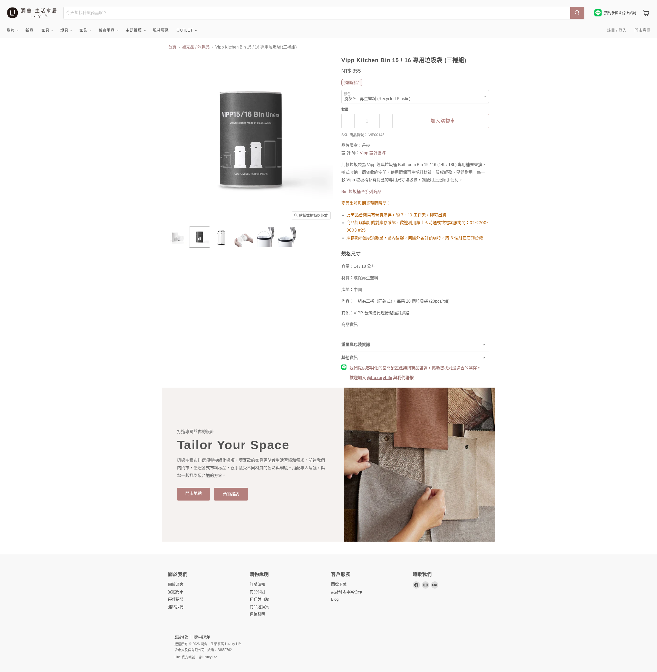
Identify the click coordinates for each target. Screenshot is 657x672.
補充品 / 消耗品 (196, 47)
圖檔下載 (338, 584)
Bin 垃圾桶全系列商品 (361, 191)
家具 (46, 30)
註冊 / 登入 (617, 30)
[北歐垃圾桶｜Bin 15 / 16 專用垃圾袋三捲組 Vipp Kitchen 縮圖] (178, 237)
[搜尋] (577, 13)
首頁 (172, 47)
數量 (345, 109)
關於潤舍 (175, 584)
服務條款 (181, 637)
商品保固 (257, 592)
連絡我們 (175, 606)
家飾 (84, 30)
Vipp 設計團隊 (373, 153)
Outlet (185, 30)
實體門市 (175, 592)
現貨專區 (161, 30)
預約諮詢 (231, 494)
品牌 (11, 30)
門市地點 (193, 493)
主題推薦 (134, 30)
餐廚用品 (107, 30)
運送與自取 (259, 599)
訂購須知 (257, 584)
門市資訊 (642, 30)
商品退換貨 (259, 606)
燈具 (65, 30)
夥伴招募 (175, 599)
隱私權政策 (202, 637)
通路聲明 (257, 614)
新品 (29, 30)
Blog (335, 599)
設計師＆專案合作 (346, 592)
